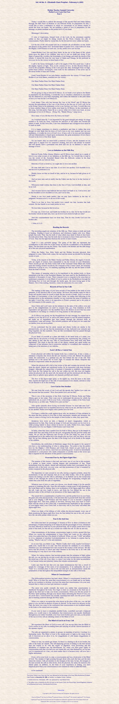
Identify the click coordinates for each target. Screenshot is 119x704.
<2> (70, 308)
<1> (53, 302)
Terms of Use (61, 690)
